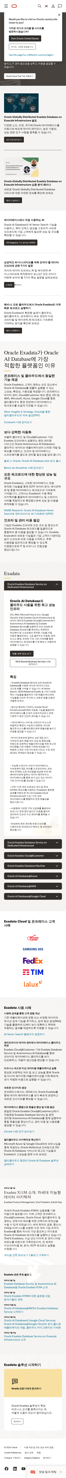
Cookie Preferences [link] (12, 1452)
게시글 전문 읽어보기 (16, 1255)
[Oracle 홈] (14, 6)
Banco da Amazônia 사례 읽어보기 (24, 467)
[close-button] (60, 1471)
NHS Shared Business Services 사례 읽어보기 (33, 662)
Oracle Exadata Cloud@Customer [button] (25, 855)
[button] (6, 6)
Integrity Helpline (32, 1457)
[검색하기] (40, 6)
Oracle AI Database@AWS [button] (21, 886)
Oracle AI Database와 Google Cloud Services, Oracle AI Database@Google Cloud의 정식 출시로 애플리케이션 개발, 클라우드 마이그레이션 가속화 (32, 1324)
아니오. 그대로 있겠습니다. (22, 46)
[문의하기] (60, 6)
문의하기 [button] (17, 1421)
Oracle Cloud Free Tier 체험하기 (19, 76)
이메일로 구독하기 (12, 1457)
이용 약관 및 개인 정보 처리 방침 (38, 1447)
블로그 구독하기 (39, 1255)
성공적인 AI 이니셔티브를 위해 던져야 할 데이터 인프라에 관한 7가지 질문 (31, 264)
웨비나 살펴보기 (13, 200)
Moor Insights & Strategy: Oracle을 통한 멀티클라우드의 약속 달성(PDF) (27, 413)
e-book (9, 285)
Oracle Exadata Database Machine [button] (26, 865)
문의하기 (47, 1457)
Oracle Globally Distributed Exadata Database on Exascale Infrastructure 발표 (33, 118)
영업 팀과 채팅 (48, 1471)
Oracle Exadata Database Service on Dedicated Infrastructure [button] (27, 586)
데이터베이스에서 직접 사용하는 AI (24, 220)
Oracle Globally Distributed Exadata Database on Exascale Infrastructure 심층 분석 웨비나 (33, 182)
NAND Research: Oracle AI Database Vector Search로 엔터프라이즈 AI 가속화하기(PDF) (29, 512)
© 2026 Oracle (10, 1447)
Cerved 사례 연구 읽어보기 (19, 1131)
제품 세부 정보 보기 (20, 654)
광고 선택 (29, 1452)
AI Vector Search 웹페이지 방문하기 (24, 1034)
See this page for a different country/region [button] (31, 54)
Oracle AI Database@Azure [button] (22, 876)
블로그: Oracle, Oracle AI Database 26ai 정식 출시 (32, 460)
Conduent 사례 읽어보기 (18, 422)
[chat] (33, 1472)
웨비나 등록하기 (12, 330)
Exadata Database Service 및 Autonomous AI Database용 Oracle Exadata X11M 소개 (30, 1285)
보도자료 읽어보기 (14, 139)
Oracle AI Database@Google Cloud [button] (26, 896)
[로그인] (53, 6)
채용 (39, 1452)
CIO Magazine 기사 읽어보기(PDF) (20, 242)
